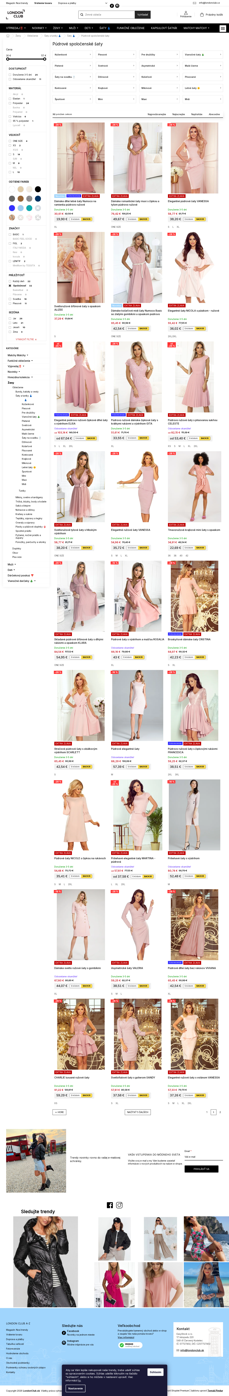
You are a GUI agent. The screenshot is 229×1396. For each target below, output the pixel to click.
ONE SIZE (20, 141)
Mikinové (26, 463)
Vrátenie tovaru (43, 3)
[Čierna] (38, 189)
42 (187, 555)
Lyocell (19, 125)
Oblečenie (17, 387)
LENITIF (19, 261)
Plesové (20, 303)
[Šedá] (12, 199)
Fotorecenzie (13, 1348)
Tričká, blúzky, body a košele (31, 501)
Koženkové (28, 404)
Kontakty (10, 1372)
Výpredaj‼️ (15, 366)
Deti (10, 569)
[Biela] (12, 189)
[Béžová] (20, 189)
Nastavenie (75, 1388)
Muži (10, 564)
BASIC (18, 234)
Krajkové (26, 458)
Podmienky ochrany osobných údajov (26, 1367)
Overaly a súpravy (25, 522)
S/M (17, 158)
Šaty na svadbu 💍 (31, 437)
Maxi (24, 480)
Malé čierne (28, 433)
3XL (177, 774)
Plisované (27, 450)
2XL (71, 446)
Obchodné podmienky (18, 1362)
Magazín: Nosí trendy (17, 3)
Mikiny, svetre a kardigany (29, 497)
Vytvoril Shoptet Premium (176, 1390)
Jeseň (19, 327)
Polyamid (20, 112)
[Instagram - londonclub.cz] (117, 6)
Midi (24, 484)
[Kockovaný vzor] (38, 217)
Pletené (26, 421)
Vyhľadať (142, 14)
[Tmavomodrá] (38, 199)
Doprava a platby (67, 3)
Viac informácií (126, 1337)
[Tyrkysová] (29, 208)
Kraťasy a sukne (24, 514)
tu (79, 1380)
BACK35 (86, 219)
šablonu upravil (207, 1390)
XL (55, 227)
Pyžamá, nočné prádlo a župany (28, 536)
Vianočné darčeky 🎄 (20, 580)
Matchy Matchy (17, 355)
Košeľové (27, 446)
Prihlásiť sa (201, 1168)
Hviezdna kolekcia (19, 377)
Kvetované (27, 454)
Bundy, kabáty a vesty (27, 391)
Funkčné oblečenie (19, 360)
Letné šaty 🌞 (29, 467)
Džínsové (27, 442)
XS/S (18, 149)
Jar (17, 318)
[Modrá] (12, 208)
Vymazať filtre (25, 339)
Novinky (12, 371)
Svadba (20, 299)
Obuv (15, 552)
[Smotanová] (29, 189)
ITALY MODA (22, 247)
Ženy (11, 382)
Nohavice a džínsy (25, 510)
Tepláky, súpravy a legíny (29, 518)
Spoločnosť (22, 285)
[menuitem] (16, 28)
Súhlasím (155, 1372)
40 (181, 555)
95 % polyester (23, 121)
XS (17, 145)
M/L (17, 167)
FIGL (17, 243)
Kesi (17, 252)
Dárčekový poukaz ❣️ (21, 575)
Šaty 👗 (23, 400)
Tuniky (22, 490)
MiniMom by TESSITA (26, 265)
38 (175, 555)
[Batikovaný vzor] (29, 217)
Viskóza (19, 116)
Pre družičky (28, 412)
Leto (18, 322)
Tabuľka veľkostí (15, 1344)
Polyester (21, 103)
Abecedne (214, 114)
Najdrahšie (196, 114)
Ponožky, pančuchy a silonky (31, 542)
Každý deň (21, 281)
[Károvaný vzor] (20, 217)
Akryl (18, 94)
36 (169, 555)
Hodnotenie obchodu (17, 1353)
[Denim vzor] (38, 208)
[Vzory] (12, 217)
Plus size (17, 557)
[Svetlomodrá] (20, 208)
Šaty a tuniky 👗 (24, 395)
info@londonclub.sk (192, 1350)
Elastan (18, 98)
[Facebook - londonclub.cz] (112, 6)
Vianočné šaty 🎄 (31, 416)
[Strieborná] (29, 199)
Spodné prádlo (23, 531)
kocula (19, 256)
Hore (61, 1112)
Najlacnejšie (178, 114)
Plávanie (20, 294)
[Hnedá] (20, 199)
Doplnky (16, 548)
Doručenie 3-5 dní (25, 74)
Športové (27, 471)
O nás (9, 1358)
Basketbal (20, 290)
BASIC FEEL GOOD (25, 238)
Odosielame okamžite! (27, 79)
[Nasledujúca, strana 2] (213, 1112)
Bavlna (19, 107)
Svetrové (26, 425)
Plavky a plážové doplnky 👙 (31, 526)
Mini (24, 475)
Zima (18, 331)
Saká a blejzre (23, 505)
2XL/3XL (172, 336)
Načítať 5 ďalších (137, 1112)
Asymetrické (28, 429)
